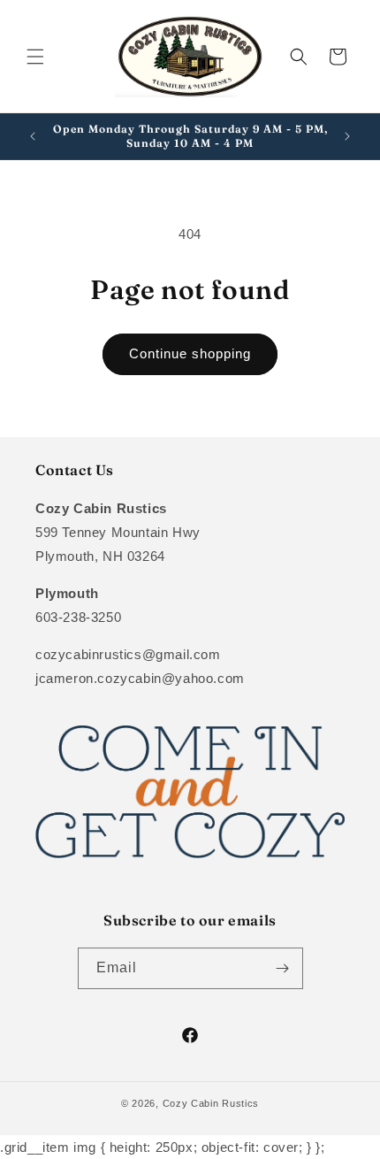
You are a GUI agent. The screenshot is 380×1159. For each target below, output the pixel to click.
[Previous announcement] (32, 136)
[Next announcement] (347, 136)
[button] (35, 56)
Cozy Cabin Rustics (211, 1103)
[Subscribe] (282, 968)
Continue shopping (190, 353)
